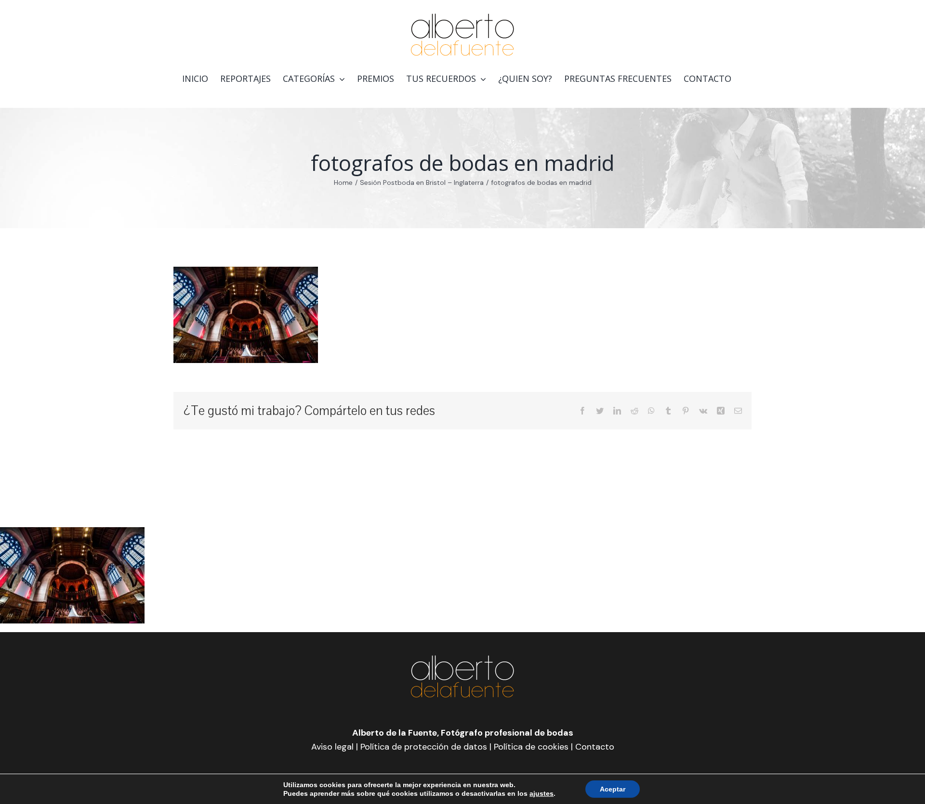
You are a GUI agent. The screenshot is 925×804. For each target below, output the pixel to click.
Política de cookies (531, 746)
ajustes (541, 793)
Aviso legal (332, 746)
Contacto (594, 746)
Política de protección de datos (423, 746)
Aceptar (612, 789)
